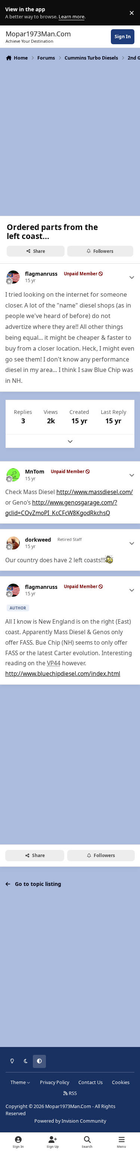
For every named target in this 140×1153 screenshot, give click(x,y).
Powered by (70, 1121)
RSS (72, 1093)
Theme (18, 1082)
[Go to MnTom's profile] (13, 474)
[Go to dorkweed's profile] (13, 543)
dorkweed (38, 539)
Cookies (121, 1082)
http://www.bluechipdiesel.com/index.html (62, 674)
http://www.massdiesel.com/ (94, 492)
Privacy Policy (54, 1082)
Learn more (14, 12)
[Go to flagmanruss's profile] (13, 277)
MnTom (34, 471)
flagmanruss (41, 273)
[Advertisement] (70, 137)
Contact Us (90, 1082)
